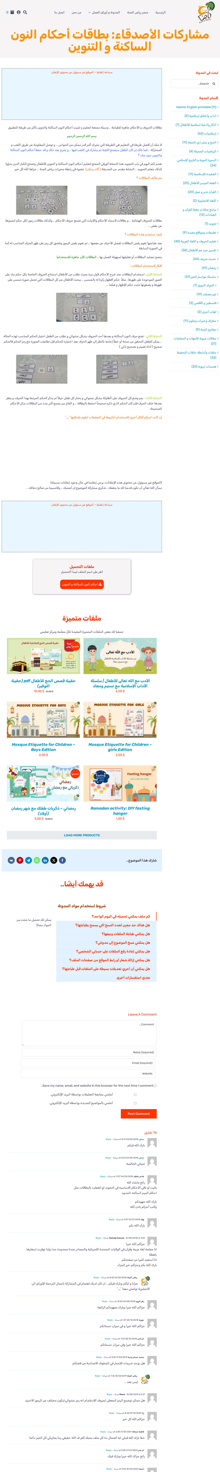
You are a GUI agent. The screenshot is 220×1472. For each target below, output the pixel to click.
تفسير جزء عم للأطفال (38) (199, 250)
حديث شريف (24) (204, 259)
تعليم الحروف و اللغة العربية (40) (195, 241)
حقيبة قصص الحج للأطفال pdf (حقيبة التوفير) (43, 683)
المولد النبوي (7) (203, 285)
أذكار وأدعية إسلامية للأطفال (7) (196, 125)
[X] (54, 860)
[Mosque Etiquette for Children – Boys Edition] (43, 720)
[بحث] (25, 12)
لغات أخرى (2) (206, 312)
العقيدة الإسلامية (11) (202, 174)
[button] (122, 200)
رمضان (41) (209, 268)
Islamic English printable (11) (196, 107)
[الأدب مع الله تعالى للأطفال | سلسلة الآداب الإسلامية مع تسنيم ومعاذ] (120, 656)
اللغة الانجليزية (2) (204, 201)
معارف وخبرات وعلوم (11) (200, 321)
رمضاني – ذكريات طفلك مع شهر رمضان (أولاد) (43, 811)
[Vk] (11, 860)
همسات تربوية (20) (203, 366)
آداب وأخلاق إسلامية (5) (200, 116)
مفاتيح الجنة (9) (206, 329)
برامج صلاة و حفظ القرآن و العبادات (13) (199, 212)
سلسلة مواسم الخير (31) (200, 277)
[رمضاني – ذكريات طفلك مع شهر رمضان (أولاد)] (43, 783)
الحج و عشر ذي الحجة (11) (199, 142)
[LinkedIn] (45, 860)
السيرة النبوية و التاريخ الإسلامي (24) (196, 162)
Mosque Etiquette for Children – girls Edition (120, 747)
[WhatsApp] (37, 860)
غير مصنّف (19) (206, 294)
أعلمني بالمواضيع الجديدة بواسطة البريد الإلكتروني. (81, 1103)
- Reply (109, 1139)
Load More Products (82, 835)
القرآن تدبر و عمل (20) (202, 192)
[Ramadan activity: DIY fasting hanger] (120, 783)
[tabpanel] (31, 947)
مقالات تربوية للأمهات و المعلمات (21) (195, 341)
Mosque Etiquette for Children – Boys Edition (43, 747)
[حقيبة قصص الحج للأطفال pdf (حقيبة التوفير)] (43, 656)
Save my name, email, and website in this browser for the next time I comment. (97, 1086)
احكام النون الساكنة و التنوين (80, 584)
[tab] (106, 916)
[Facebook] (62, 860)
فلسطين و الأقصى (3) (202, 303)
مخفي (141, 1139)
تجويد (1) (210, 223)
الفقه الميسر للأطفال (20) (199, 183)
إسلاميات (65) (207, 133)
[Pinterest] (20, 860)
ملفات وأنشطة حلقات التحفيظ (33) (196, 355)
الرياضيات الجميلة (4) (202, 151)
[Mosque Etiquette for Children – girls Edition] (120, 720)
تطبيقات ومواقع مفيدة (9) (199, 232)
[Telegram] (28, 860)
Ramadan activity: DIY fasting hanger (120, 811)
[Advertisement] (82, 98)
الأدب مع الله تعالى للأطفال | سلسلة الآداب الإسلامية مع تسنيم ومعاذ (120, 683)
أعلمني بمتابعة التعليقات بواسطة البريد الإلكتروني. (81, 1094)
